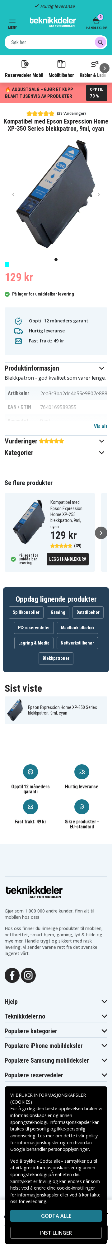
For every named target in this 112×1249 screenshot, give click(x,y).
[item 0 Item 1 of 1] (56, 194)
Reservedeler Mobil (24, 75)
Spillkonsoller (26, 612)
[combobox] (56, 42)
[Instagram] (28, 974)
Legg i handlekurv (67, 559)
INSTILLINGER (56, 1232)
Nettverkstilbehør (77, 642)
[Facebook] (12, 974)
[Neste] (105, 68)
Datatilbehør (88, 612)
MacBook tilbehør (77, 627)
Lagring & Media (33, 642)
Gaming (58, 612)
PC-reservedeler (34, 627)
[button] (56, 368)
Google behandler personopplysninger (49, 1149)
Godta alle (56, 1215)
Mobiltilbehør (61, 75)
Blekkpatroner (56, 658)
